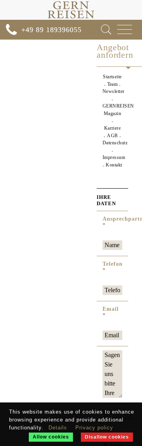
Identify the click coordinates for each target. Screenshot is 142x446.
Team (112, 84)
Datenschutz (115, 143)
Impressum (114, 157)
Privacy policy (94, 428)
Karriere (112, 128)
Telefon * (112, 267)
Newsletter (114, 91)
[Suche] (106, 29)
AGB (112, 135)
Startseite (112, 76)
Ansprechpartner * (112, 222)
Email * (111, 312)
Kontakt (114, 165)
